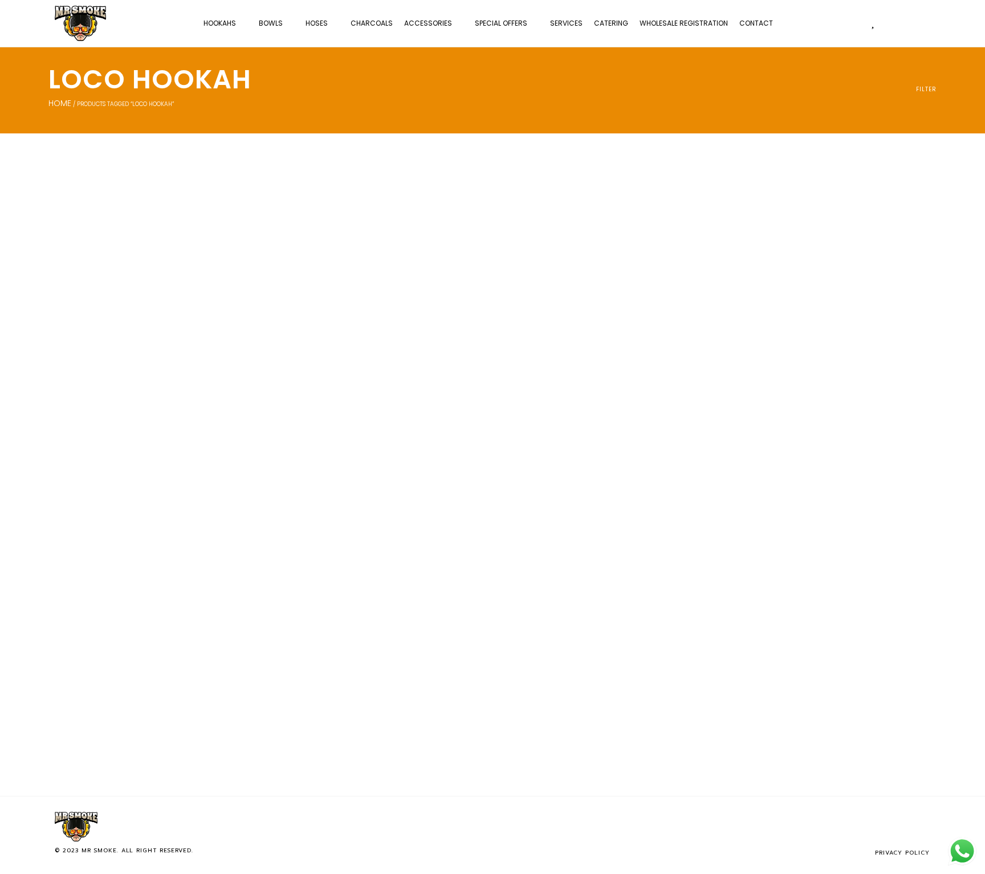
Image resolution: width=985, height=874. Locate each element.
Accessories (428, 23)
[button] (918, 23)
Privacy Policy (902, 852)
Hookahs (219, 23)
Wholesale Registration (684, 23)
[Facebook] (885, 827)
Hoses (317, 23)
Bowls (271, 23)
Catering (611, 23)
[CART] (895, 22)
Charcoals (372, 23)
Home (59, 103)
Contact (756, 23)
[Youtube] (922, 827)
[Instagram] (903, 827)
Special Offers (501, 23)
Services (566, 23)
